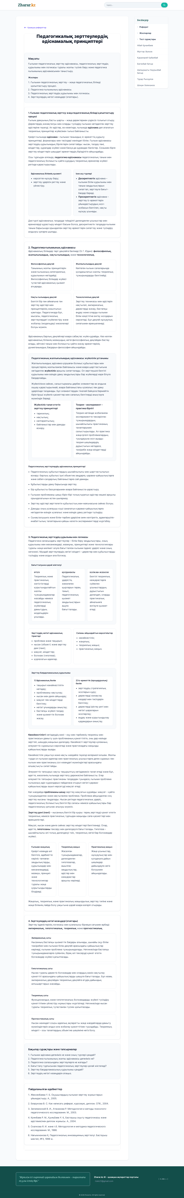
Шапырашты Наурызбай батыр (149, 71)
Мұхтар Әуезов (144, 51)
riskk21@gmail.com (104, 1181)
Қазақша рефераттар (37, 27)
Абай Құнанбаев (145, 45)
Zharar (26, 5)
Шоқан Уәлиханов (146, 85)
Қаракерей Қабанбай (147, 57)
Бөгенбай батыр (145, 64)
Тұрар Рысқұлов (145, 79)
